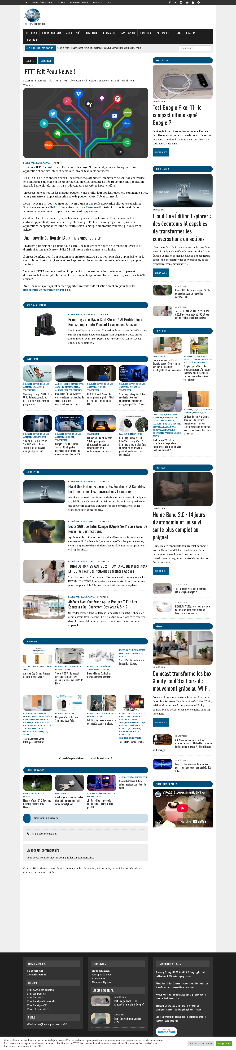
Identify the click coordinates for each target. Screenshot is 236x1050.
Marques (124, 722)
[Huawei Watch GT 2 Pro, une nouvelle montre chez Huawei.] (37, 789)
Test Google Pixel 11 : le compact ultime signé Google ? (177, 114)
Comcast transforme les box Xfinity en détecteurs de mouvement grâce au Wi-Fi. (182, 681)
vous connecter (49, 857)
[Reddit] (187, 2)
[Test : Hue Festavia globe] (133, 708)
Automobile (163, 33)
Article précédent (73, 758)
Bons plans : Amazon (79, 2)
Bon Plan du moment (36, 305)
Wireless (28, 85)
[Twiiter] (175, 2)
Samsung (39, 387)
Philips (136, 728)
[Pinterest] (198, 2)
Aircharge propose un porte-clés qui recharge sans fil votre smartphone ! (69, 800)
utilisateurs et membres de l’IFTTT (46, 290)
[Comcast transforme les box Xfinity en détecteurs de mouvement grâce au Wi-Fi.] (183, 662)
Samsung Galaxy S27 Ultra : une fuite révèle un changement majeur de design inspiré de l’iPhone (132, 399)
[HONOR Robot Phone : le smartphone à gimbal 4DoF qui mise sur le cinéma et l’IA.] (101, 379)
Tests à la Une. (163, 60)
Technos (61, 2)
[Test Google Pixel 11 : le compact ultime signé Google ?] (183, 96)
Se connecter (35, 970)
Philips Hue (57, 207)
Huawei (27, 796)
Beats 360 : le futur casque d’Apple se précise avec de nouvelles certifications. (107, 528)
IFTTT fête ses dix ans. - (44, 833)
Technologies (126, 738)
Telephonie (31, 33)
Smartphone (32, 359)
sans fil (115, 80)
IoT (65, 80)
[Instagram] (181, 2)
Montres (28, 793)
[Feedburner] (204, 2)
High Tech (91, 33)
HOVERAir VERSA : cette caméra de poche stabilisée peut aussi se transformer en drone (192, 609)
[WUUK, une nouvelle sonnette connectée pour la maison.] (101, 708)
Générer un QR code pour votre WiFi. (47, 1024)
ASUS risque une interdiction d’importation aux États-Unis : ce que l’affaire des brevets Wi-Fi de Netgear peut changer (182, 745)
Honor (69, 387)
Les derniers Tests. (103, 990)
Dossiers (190, 33)
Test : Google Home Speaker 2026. (127, 1020)
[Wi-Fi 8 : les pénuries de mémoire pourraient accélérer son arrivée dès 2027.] (162, 767)
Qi (68, 793)
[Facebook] (169, 2)
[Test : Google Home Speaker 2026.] (100, 1022)
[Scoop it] (210, 2)
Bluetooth (40, 80)
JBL (100, 796)
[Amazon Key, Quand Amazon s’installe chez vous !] (37, 662)
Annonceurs (98, 978)
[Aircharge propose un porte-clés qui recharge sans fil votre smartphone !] (69, 789)
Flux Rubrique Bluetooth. (41, 1001)
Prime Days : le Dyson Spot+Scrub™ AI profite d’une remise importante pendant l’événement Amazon (105, 321)
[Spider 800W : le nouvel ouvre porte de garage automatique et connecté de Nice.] (69, 662)
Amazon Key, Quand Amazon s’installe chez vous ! (36, 675)
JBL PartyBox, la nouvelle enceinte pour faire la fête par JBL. (100, 804)
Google (70, 437)
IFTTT (58, 80)
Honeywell (93, 207)
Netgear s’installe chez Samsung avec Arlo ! (66, 718)
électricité (139, 713)
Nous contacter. (101, 970)
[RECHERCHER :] (195, 48)
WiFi (132, 80)
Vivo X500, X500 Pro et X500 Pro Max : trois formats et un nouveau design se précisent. (35, 446)
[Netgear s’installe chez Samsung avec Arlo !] (69, 708)
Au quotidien (30, 666)
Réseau (159, 626)
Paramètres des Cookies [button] (201, 1043)
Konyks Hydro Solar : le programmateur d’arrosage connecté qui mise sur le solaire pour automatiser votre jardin (197, 372)
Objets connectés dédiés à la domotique (133, 725)
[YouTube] (192, 2)
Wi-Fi (125, 80)
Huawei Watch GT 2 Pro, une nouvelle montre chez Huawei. (37, 804)
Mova (166, 417)
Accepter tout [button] (224, 1043)
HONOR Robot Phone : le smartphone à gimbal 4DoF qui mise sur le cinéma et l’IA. (100, 399)
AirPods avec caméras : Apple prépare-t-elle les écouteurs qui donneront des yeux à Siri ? (102, 604)
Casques (59, 387)
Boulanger (98, 2)
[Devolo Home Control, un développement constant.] (101, 662)
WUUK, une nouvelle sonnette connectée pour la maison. (101, 722)
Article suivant (100, 758)
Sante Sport (128, 33)
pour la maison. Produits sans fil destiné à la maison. (37, 725)
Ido (50, 80)
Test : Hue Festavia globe (131, 742)
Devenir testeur (36, 974)
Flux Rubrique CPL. (37, 1005)
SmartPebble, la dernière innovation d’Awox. (131, 662)
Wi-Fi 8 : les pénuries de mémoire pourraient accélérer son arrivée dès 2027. (193, 767)
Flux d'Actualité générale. (41, 989)
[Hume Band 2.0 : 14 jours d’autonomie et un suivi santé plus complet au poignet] (183, 503)
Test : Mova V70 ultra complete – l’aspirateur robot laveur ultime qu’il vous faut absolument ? (167, 445)
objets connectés (51, 33)
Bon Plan (28, 713)
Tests (177, 33)
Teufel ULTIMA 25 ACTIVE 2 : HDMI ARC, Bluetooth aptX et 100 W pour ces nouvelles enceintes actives (107, 568)
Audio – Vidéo (73, 33)
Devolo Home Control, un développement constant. (99, 675)
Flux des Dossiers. (37, 993)
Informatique (109, 33)
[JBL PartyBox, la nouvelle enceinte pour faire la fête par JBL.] (101, 789)
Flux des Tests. (35, 997)
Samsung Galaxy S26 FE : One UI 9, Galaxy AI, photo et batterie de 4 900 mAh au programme (37, 399)
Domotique (146, 33)
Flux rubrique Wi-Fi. (38, 1009)
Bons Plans (32, 40)
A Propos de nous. (102, 974)
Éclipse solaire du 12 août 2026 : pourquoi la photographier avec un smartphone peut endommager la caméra (99, 444)
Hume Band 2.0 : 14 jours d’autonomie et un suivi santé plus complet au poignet (179, 525)
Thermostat (94, 669)
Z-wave (105, 669)
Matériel (105, 666)
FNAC (110, 2)
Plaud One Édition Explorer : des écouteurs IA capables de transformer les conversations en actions (69, 399)
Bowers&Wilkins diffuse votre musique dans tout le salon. (132, 784)
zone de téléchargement (42, 2)
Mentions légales (101, 982)
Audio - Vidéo (62, 384)
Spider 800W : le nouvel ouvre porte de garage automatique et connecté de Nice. (69, 678)
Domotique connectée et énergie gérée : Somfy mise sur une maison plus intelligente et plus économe (167, 365)
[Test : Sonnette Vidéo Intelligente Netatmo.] (37, 708)
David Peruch (43, 163)
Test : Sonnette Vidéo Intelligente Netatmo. (33, 740)
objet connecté (78, 80)
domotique (31, 641)
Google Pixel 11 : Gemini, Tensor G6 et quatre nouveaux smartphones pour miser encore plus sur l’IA (69, 449)
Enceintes (92, 796)
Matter (197, 412)
